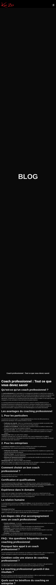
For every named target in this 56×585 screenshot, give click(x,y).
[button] (41, 5)
